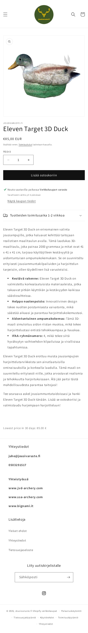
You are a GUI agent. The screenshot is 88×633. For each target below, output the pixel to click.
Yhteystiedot (17, 540)
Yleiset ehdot (18, 531)
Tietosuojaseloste (21, 550)
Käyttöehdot (47, 617)
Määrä (7, 151)
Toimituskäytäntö (68, 617)
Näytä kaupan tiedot (21, 201)
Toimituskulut (25, 144)
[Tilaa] (68, 577)
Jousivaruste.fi (23, 610)
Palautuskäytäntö (71, 610)
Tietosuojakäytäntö (25, 617)
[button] (5, 14)
